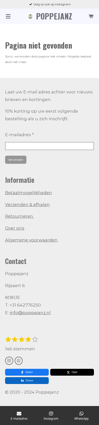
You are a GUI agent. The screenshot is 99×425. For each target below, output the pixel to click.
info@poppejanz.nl (30, 312)
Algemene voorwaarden (31, 239)
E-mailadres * (19, 134)
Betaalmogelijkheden (28, 192)
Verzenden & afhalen (27, 204)
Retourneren (19, 216)
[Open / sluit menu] (8, 16)
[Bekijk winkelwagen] (90, 16)
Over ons (14, 228)
